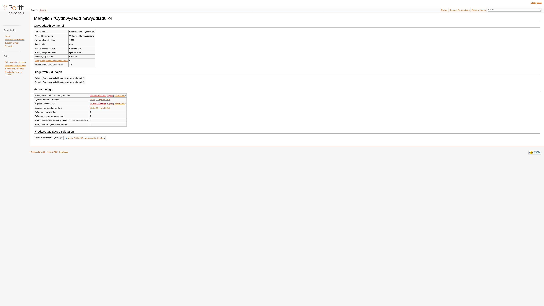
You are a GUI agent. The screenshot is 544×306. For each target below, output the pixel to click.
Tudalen (34, 10)
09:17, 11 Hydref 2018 (100, 99)
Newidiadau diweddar (15, 39)
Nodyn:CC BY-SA (75, 138)
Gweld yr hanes (479, 10)
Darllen (444, 10)
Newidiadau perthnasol (15, 65)
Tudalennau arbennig (14, 69)
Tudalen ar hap (11, 43)
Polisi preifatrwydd (38, 152)
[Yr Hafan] (13, 11)
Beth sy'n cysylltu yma (15, 62)
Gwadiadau (63, 152)
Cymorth (9, 46)
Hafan (7, 36)
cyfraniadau (119, 95)
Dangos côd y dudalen (460, 10)
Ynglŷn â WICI (51, 152)
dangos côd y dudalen (94, 138)
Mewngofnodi (536, 3)
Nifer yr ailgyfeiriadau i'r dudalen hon (51, 61)
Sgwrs (110, 95)
